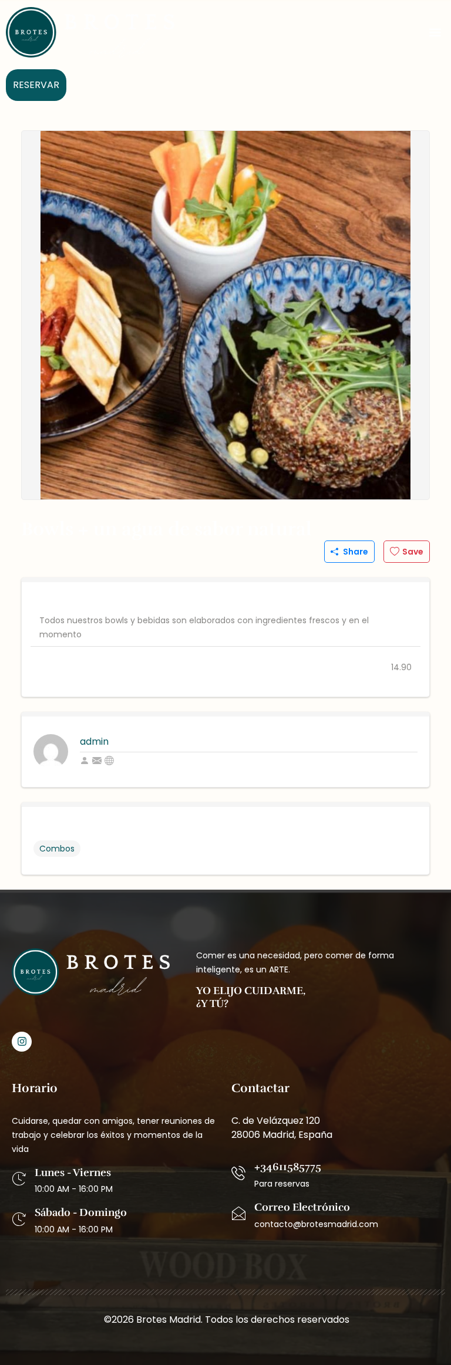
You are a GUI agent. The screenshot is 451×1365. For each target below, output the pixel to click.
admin (94, 741)
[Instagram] (22, 1042)
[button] (435, 32)
